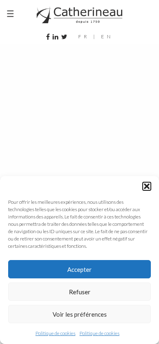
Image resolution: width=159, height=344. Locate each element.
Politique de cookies (55, 333)
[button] (147, 186)
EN (107, 36)
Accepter (79, 269)
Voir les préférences (80, 314)
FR (84, 36)
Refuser (80, 291)
